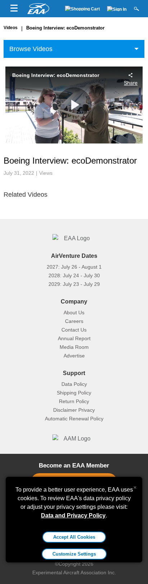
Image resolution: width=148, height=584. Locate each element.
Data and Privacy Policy (73, 515)
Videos (11, 27)
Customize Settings (74, 554)
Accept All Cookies (74, 537)
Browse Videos (30, 49)
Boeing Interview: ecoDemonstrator (65, 28)
